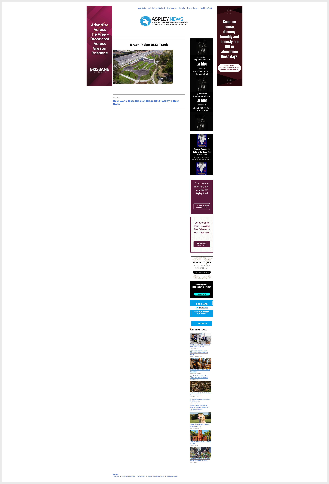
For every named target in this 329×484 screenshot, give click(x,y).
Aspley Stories (142, 8)
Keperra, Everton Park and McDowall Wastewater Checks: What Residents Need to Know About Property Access (199, 407)
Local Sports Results (206, 8)
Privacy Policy (116, 476)
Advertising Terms (141, 476)
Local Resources (171, 8)
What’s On (182, 8)
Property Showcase (192, 8)
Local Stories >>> (202, 323)
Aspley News (115, 474)
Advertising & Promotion (172, 476)
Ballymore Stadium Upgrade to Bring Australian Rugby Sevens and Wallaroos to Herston (199, 352)
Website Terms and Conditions (128, 476)
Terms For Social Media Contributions (156, 476)
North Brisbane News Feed (198, 330)
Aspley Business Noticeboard (156, 8)
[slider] (203, 173)
